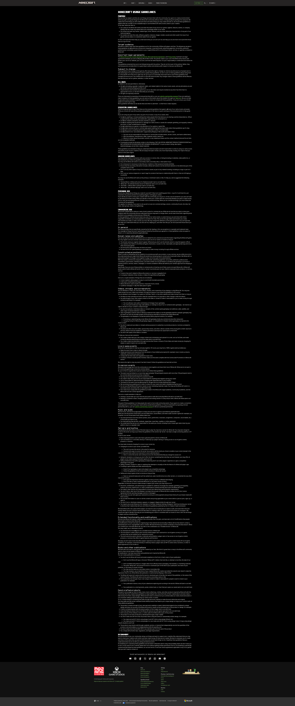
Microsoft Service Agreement (156, 57)
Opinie (162, 679)
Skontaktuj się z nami (165, 685)
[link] (130, 658)
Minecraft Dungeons (145, 673)
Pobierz (162, 683)
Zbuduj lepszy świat (145, 685)
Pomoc (162, 678)
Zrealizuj (163, 691)
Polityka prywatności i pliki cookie (121, 700)
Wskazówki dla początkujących (167, 676)
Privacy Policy (172, 57)
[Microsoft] (188, 701)
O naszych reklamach (172, 700)
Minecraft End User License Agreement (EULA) (133, 57)
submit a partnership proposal (169, 96)
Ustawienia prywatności (130, 702)
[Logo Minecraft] (86, 3)
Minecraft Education (145, 677)
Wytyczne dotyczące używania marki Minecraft (104, 681)
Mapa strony (163, 681)
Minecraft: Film (144, 687)
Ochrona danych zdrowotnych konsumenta (138, 700)
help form (178, 98)
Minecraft (143, 669)
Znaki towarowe (162, 700)
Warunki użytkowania (153, 700)
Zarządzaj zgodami (119, 681)
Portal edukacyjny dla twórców (147, 681)
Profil (162, 689)
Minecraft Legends (145, 675)
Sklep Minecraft (164, 671)
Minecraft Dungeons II (145, 671)
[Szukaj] (206, 3)
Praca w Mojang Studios (146, 683)
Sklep (162, 669)
